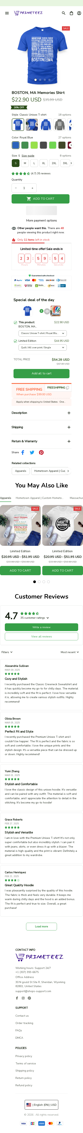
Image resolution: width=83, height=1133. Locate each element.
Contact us (22, 1016)
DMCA (19, 1038)
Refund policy (23, 1085)
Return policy (23, 1078)
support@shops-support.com (33, 991)
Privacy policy (23, 1056)
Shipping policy (24, 1071)
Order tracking (24, 1023)
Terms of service (25, 1063)
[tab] (35, 80)
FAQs (18, 1030)
